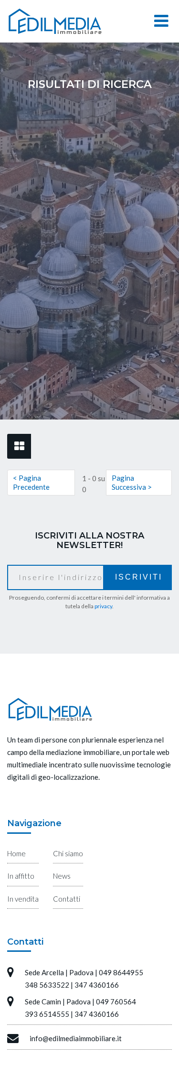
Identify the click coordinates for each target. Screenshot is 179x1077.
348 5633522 (47, 984)
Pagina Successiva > (132, 482)
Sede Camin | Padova (58, 1001)
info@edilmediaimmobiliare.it (76, 1038)
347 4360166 (96, 984)
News (62, 876)
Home (16, 853)
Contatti (66, 898)
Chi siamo (68, 853)
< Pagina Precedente (31, 482)
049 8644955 (121, 972)
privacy (103, 606)
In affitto (20, 876)
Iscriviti (138, 577)
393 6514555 (47, 1014)
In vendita (23, 898)
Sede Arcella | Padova (59, 972)
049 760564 (116, 1001)
